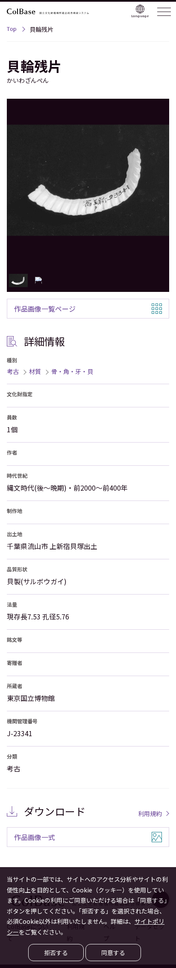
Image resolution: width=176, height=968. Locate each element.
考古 (13, 371)
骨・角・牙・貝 (72, 371)
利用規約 (150, 813)
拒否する (56, 952)
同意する (113, 952)
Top (12, 30)
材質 (35, 371)
